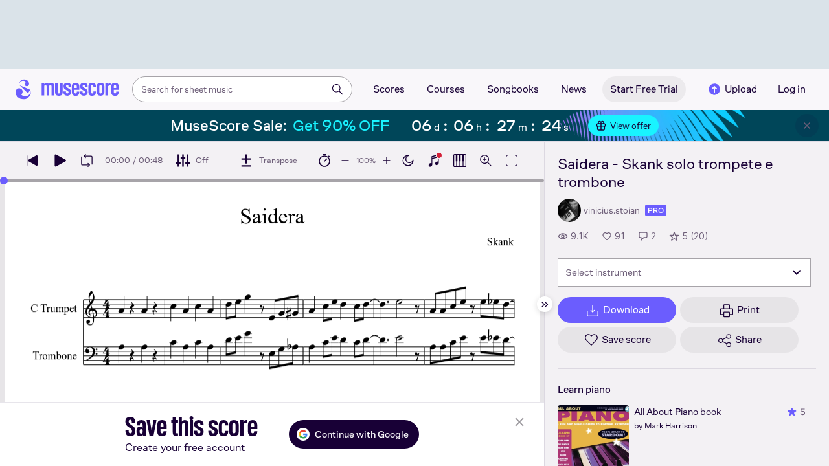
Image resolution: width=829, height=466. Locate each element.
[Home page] (67, 89)
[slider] (4, 180)
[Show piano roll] (460, 160)
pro (656, 210)
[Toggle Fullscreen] (512, 160)
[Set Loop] (87, 160)
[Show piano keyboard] (434, 160)
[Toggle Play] (59, 160)
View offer (630, 125)
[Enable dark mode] (408, 160)
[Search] (337, 89)
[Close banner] (807, 125)
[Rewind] (32, 160)
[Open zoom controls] (486, 160)
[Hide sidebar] (544, 304)
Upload (741, 88)
